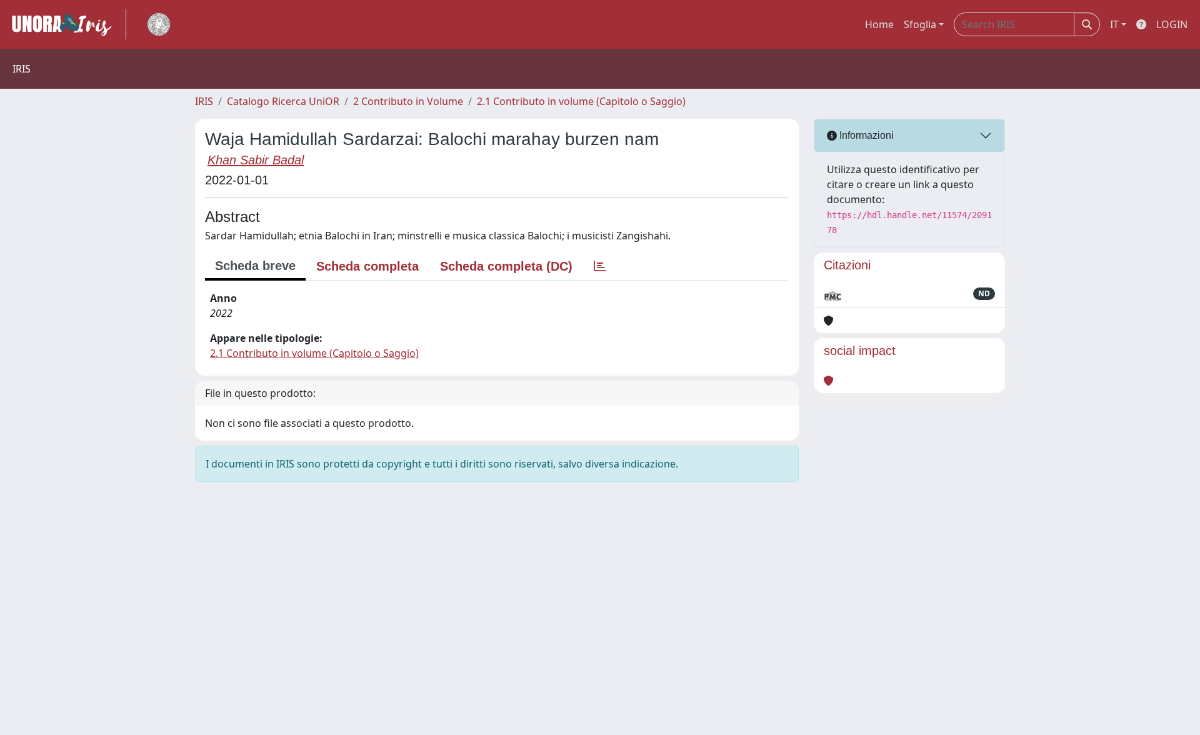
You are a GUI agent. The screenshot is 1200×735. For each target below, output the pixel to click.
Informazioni (865, 135)
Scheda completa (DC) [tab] (506, 266)
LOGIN (1172, 24)
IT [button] (1114, 24)
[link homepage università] (158, 24)
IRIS (204, 101)
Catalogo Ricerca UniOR (283, 101)
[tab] (600, 266)
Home (879, 24)
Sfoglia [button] (920, 24)
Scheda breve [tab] (255, 265)
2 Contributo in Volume (408, 101)
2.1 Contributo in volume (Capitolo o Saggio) (581, 101)
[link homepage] (67, 24)
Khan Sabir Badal (256, 160)
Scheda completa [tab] (367, 266)
